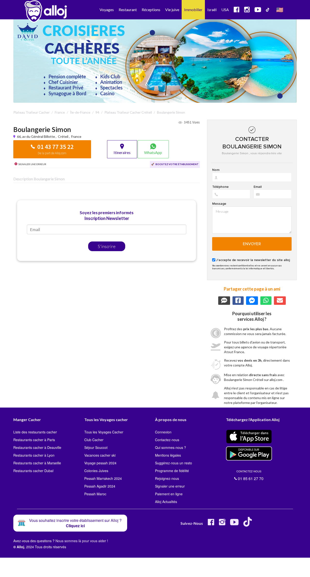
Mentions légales (168, 455)
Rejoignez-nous (167, 478)
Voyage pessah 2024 (100, 462)
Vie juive (172, 9)
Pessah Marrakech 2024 (103, 478)
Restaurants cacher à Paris (34, 439)
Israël (212, 9)
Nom (215, 169)
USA (225, 9)
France (76, 136)
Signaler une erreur (170, 486)
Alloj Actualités (166, 501)
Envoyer (252, 243)
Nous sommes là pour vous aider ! (81, 540)
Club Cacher (93, 439)
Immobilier (193, 9)
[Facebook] (211, 524)
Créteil (63, 136)
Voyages (107, 9)
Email (258, 186)
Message (219, 203)
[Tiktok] (248, 524)
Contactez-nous (167, 439)
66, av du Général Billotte (36, 136)
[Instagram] (222, 524)
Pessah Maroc (95, 493)
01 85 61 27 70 (250, 475)
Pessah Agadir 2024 (99, 486)
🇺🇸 (279, 9)
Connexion (163, 432)
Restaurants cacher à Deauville (37, 447)
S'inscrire (107, 246)
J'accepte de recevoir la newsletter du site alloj (253, 260)
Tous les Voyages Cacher (103, 432)
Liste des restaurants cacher (35, 432)
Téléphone (220, 186)
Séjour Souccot (96, 447)
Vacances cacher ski (100, 455)
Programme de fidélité (172, 470)
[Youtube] (234, 524)
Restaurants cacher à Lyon (33, 455)
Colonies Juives (96, 470)
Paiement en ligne (169, 493)
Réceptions (151, 9)
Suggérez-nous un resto (173, 462)
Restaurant (128, 9)
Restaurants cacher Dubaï (33, 470)
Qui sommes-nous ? (170, 447)
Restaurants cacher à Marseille (37, 462)
